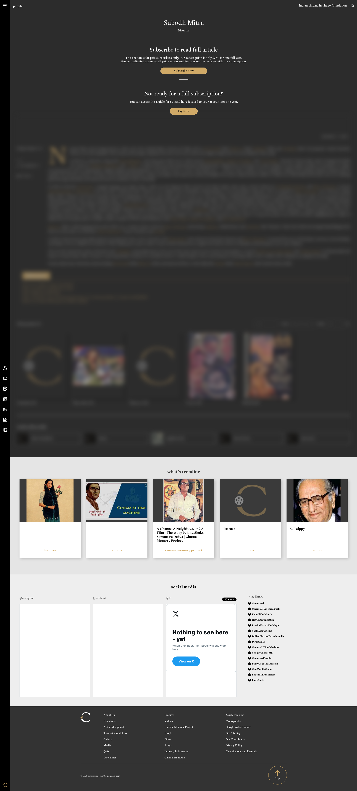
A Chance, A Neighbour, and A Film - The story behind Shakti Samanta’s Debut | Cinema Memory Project (180, 535)
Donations (109, 721)
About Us (109, 715)
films (250, 550)
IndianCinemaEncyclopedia (268, 636)
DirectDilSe (258, 641)
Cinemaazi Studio (175, 757)
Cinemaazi (258, 603)
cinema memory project (183, 550)
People (168, 733)
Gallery (108, 739)
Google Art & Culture (238, 727)
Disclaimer (110, 757)
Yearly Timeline (235, 715)
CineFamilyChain (262, 669)
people (18, 6)
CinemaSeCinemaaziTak (265, 608)
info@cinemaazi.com (110, 775)
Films (168, 739)
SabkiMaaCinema (262, 630)
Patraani (230, 529)
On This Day (233, 733)
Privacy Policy (234, 745)
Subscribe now (184, 71)
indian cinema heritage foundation (323, 5)
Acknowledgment (114, 727)
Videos (169, 721)
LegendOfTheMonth (263, 674)
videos (117, 550)
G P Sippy (297, 529)
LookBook (258, 680)
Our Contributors (235, 739)
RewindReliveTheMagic (265, 625)
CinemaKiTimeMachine (265, 647)
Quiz (106, 751)
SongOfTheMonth (262, 652)
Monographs (233, 721)
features (50, 550)
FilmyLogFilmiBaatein (265, 663)
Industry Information (177, 751)
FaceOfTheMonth (262, 614)
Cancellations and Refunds (241, 751)
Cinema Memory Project (179, 727)
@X (168, 598)
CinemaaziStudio (261, 658)
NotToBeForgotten (263, 619)
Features (169, 715)
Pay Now (184, 111)
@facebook (99, 598)
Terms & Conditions (115, 733)
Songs (168, 745)
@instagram (27, 598)
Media (107, 745)
